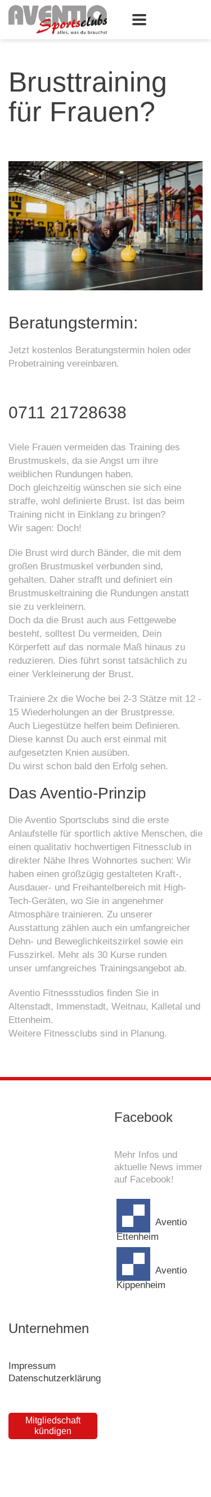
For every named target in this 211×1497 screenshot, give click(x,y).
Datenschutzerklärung (54, 1378)
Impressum (32, 1366)
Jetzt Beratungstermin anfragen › (82, 388)
